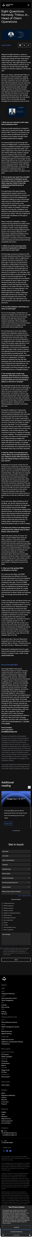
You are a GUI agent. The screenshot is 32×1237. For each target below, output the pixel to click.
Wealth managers (6, 1056)
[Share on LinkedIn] (20, 45)
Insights (3, 1112)
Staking (3, 1011)
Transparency (5, 1044)
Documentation (6, 1123)
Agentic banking (6, 1033)
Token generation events (9, 998)
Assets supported (6, 1121)
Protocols (4, 1061)
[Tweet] (24, 45)
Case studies (5, 1085)
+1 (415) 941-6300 (7, 1142)
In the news (5, 1102)
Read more (8, 823)
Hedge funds (5, 1070)
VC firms (4, 1072)
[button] (28, 5)
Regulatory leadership (8, 1095)
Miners (3, 1065)
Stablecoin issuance (7, 1039)
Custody (4, 1005)
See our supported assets (24, 895)
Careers (3, 1097)
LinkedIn (7, 723)
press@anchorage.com (10, 1135)
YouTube (26, 721)
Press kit (4, 1104)
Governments (5, 1077)
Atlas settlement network (9, 1022)
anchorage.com (16, 721)
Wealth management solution (10, 1027)
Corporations (5, 1063)
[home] (7, 5)
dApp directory (6, 1118)
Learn (3, 1114)
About (3, 1093)
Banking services (6, 1031)
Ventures (4, 1099)
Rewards (4, 1014)
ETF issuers (5, 1054)
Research (4, 1116)
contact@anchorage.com (9, 1133)
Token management (7, 1000)
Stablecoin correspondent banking (12, 1042)
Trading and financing (8, 993)
